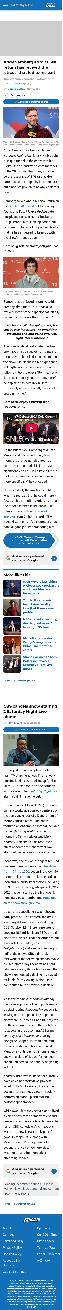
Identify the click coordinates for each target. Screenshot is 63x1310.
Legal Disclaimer (48, 1254)
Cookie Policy (12, 1254)
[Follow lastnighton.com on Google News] (54, 558)
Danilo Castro (16, 88)
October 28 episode (22, 206)
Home (7, 680)
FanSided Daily (13, 1241)
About (7, 1228)
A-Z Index (43, 1260)
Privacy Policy (12, 1247)
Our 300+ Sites (47, 1234)
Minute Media (23, 1281)
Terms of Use (46, 1247)
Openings (43, 1228)
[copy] (24, 95)
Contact (8, 1234)
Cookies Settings (14, 1271)
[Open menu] (6, 5)
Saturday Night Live (24, 680)
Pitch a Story (46, 1241)
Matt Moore (15, 723)
